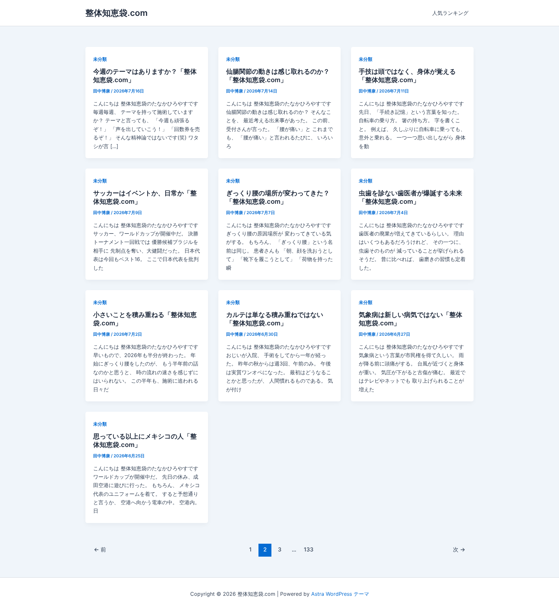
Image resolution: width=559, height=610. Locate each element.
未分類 (100, 59)
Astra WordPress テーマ (340, 594)
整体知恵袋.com (116, 13)
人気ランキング (450, 13)
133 (308, 549)
